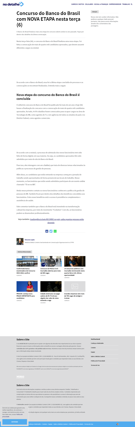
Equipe (93, 352)
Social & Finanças (101, 4)
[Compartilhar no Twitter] (51, 231)
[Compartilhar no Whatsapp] (55, 231)
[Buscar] (131, 4)
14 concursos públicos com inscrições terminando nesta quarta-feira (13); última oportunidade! (74, 272)
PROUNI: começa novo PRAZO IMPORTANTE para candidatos (26, 296)
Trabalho (126, 4)
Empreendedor (115, 4)
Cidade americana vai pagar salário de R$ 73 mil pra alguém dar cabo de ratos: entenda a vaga (50, 297)
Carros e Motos (77, 4)
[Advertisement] (51, 65)
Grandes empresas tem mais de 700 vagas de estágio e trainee (74, 296)
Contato (93, 348)
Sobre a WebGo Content (98, 356)
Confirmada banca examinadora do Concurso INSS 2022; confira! (26, 271)
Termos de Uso (95, 365)
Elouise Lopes (30, 240)
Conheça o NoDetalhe (97, 343)
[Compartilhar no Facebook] (46, 231)
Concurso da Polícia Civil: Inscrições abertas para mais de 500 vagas (50, 271)
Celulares (89, 4)
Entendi (14, 422)
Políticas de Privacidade (98, 361)
